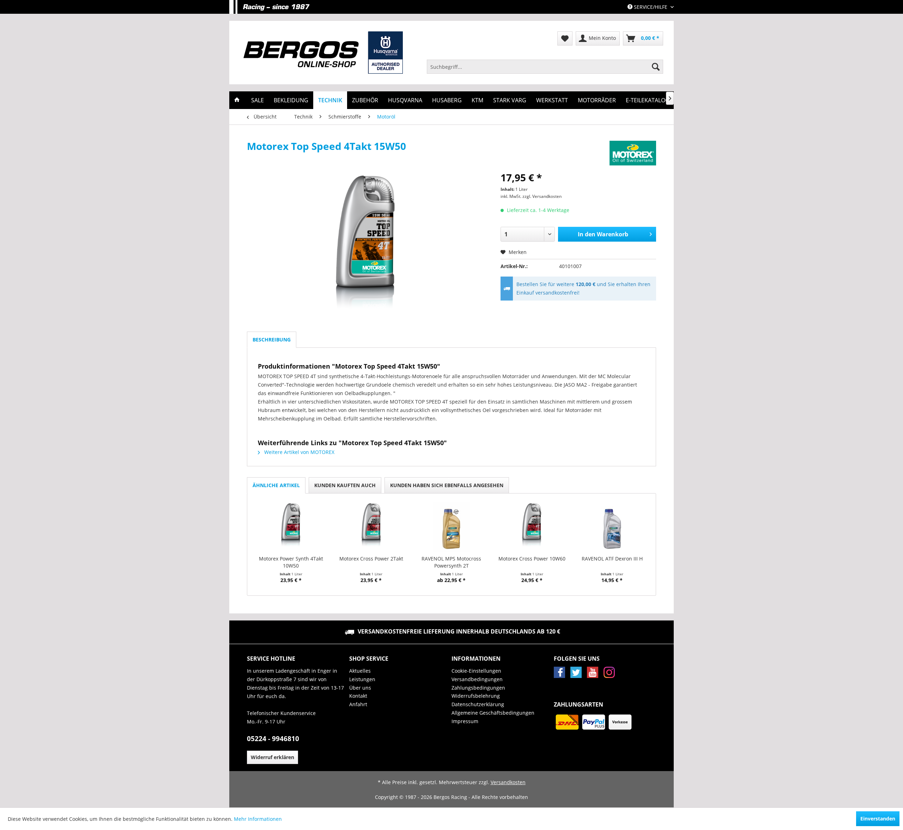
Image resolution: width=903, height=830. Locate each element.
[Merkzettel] (564, 38)
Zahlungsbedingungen (478, 687)
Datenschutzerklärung (478, 704)
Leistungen (362, 679)
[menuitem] (545, 67)
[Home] (237, 100)
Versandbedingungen (477, 679)
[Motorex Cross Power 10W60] (532, 527)
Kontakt (358, 695)
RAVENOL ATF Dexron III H (612, 558)
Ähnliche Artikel (276, 485)
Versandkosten (508, 782)
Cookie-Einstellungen (476, 670)
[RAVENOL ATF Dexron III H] (612, 527)
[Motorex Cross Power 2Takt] (371, 527)
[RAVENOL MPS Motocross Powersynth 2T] (451, 527)
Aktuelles (360, 670)
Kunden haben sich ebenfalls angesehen (446, 485)
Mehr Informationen (258, 819)
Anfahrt (358, 704)
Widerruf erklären (272, 757)
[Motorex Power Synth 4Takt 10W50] (291, 527)
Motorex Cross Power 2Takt (371, 558)
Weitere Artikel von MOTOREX (298, 452)
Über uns (360, 687)
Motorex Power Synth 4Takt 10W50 (291, 562)
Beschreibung (272, 339)
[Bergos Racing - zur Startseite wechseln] (323, 52)
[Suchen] (655, 67)
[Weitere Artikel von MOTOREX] (633, 153)
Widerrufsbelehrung (476, 695)
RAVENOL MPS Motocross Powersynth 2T (451, 562)
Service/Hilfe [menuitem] (650, 7)
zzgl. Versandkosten (542, 196)
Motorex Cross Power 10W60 (531, 558)
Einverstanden (877, 818)
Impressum (465, 721)
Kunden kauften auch (345, 485)
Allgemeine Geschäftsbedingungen (493, 712)
